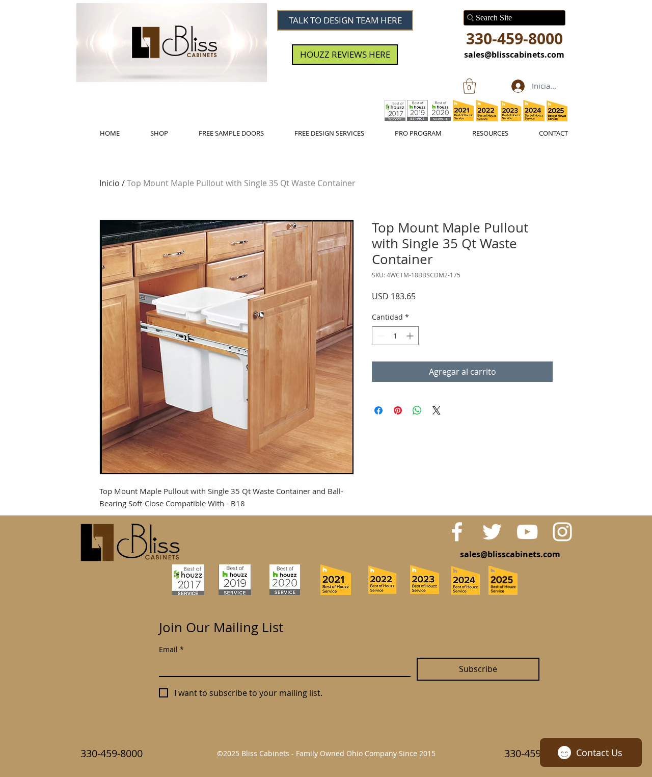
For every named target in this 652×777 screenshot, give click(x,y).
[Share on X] (436, 410)
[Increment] (410, 336)
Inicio (109, 183)
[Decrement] (379, 336)
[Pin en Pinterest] (398, 410)
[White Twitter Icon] (492, 532)
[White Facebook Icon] (457, 532)
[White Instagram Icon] (562, 532)
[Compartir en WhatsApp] (417, 410)
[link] (469, 86)
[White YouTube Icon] (527, 532)
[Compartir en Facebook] (378, 410)
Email (171, 649)
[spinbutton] (395, 336)
